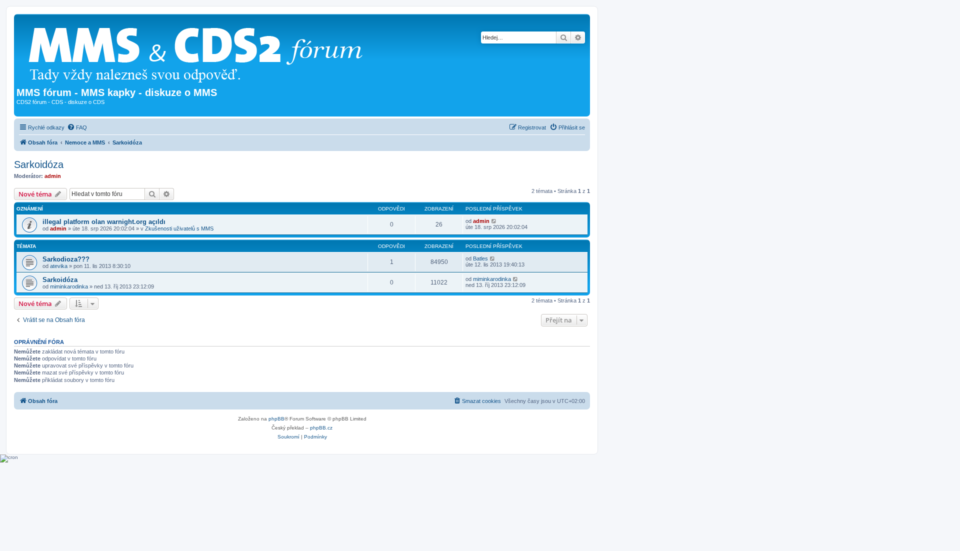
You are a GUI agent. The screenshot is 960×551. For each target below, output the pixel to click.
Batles (480, 259)
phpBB (276, 419)
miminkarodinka (69, 287)
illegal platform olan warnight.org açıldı (104, 222)
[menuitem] (77, 128)
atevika (59, 266)
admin (52, 176)
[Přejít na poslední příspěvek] (494, 221)
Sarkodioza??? (66, 259)
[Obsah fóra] (199, 51)
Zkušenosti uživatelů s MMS (179, 229)
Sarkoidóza (39, 164)
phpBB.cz (321, 427)
